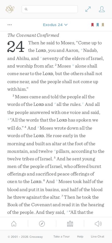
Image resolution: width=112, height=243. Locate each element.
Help (80, 236)
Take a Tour (61, 236)
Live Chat (97, 236)
